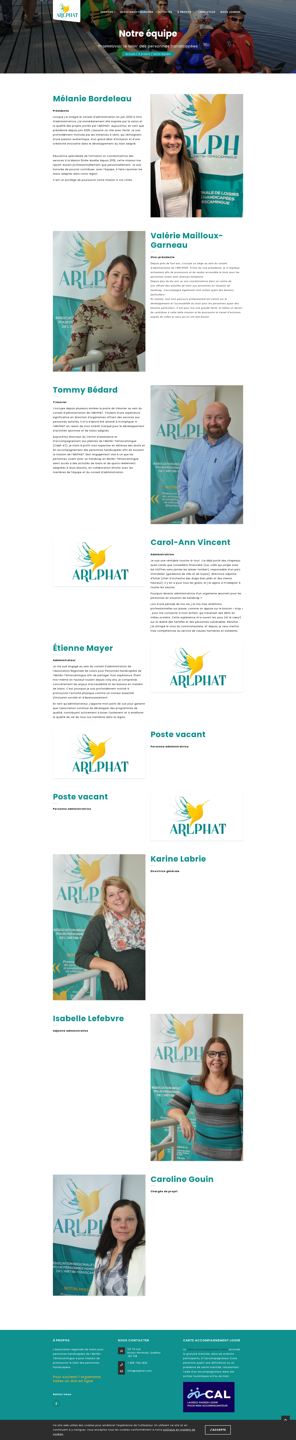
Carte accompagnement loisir (207, 1349)
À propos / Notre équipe (154, 54)
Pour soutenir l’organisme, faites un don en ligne (77, 1378)
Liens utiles (207, 12)
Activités (165, 12)
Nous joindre (230, 12)
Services (106, 12)
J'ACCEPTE (218, 1430)
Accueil (130, 54)
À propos (184, 12)
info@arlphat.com (139, 1371)
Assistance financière (136, 12)
